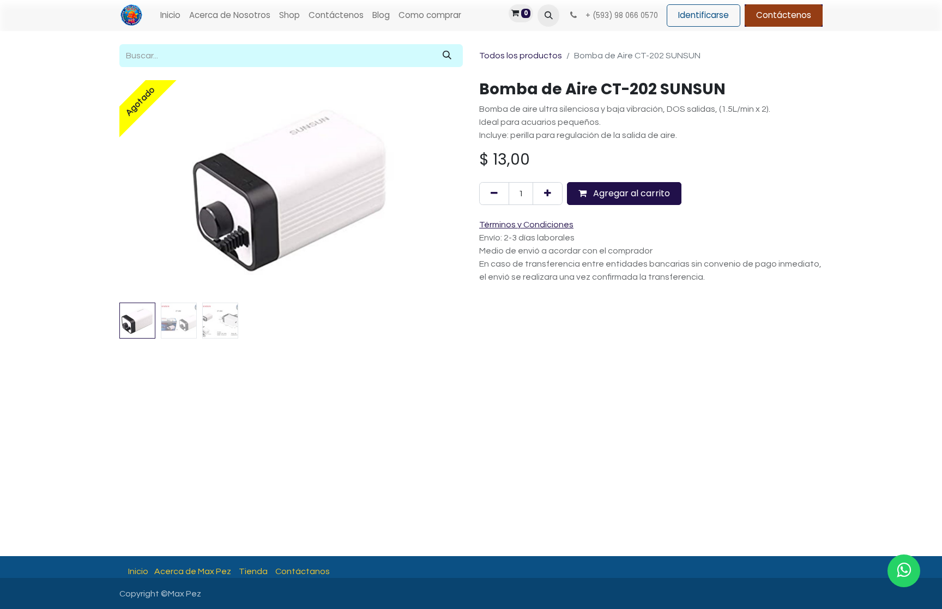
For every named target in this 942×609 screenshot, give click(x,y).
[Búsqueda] (447, 55)
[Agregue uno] (548, 193)
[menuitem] (170, 15)
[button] (548, 15)
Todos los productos (520, 55)
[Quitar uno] (494, 193)
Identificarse (703, 15)
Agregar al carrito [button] (630, 193)
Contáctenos (783, 15)
